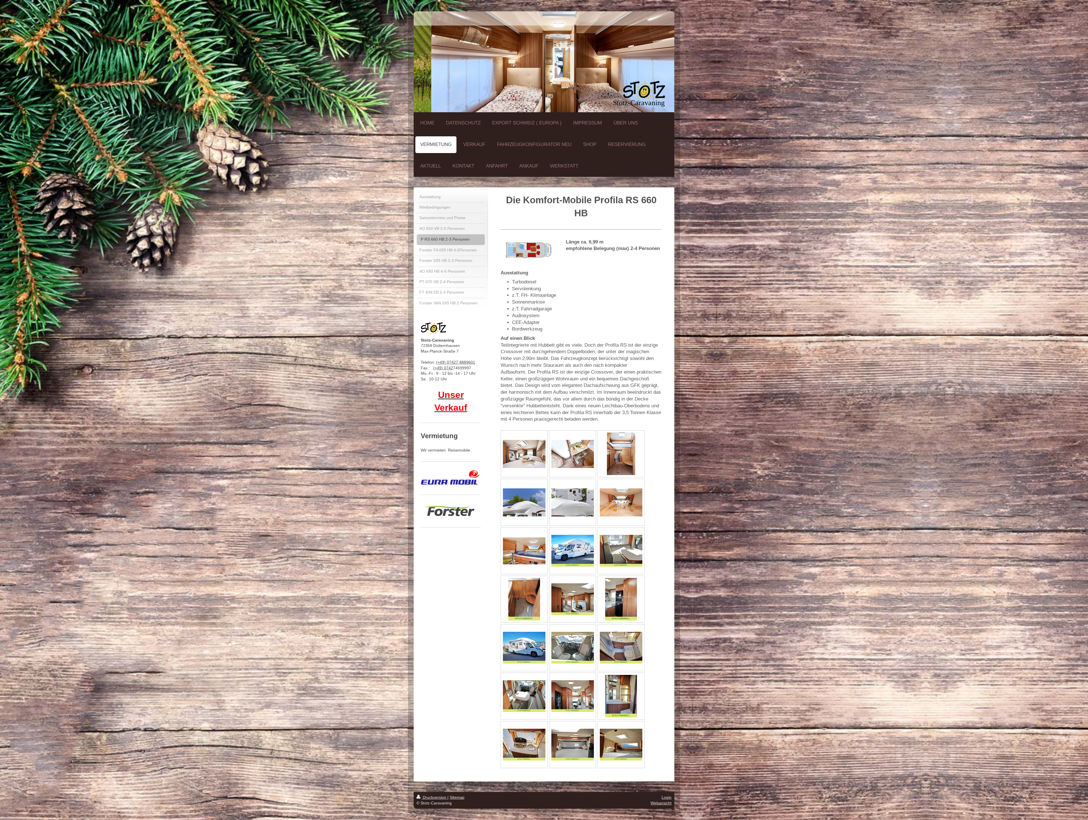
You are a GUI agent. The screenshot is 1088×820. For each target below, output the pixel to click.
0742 (448, 368)
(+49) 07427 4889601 (455, 362)
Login (667, 797)
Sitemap (457, 797)
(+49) (438, 368)
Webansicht (661, 803)
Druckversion (434, 797)
